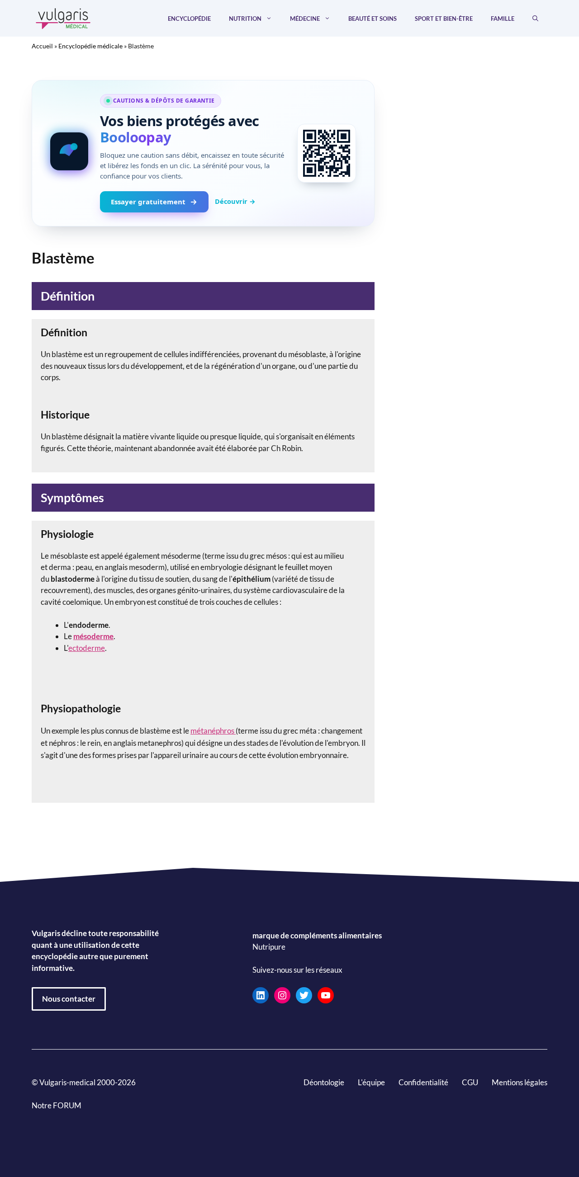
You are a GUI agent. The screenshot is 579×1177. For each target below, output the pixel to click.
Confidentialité (423, 1082)
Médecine (305, 18)
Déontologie (324, 1082)
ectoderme (86, 648)
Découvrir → (235, 201)
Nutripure (268, 946)
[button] (535, 18)
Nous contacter (68, 998)
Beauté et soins (372, 18)
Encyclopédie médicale (90, 46)
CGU (470, 1082)
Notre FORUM (56, 1105)
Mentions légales (519, 1082)
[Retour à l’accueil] (63, 17)
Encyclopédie (189, 18)
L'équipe (371, 1082)
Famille (502, 18)
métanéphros (213, 730)
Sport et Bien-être (444, 18)
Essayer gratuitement (148, 201)
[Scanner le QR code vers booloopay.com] (326, 153)
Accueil (42, 46)
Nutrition (245, 18)
